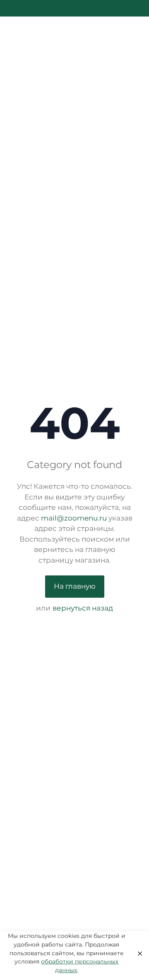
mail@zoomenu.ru (74, 518)
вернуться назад (83, 608)
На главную (75, 586)
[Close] (137, 953)
